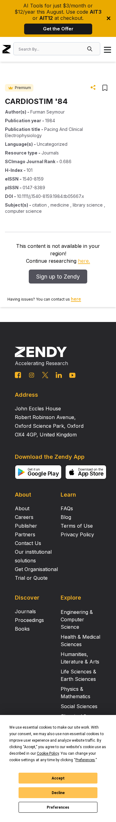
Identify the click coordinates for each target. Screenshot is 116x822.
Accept (58, 778)
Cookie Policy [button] (48, 753)
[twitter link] (45, 375)
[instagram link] (31, 375)
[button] (90, 48)
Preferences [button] (85, 760)
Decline (58, 793)
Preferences (58, 807)
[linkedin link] (59, 375)
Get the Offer (58, 29)
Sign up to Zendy (58, 276)
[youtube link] (72, 375)
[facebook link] (18, 375)
